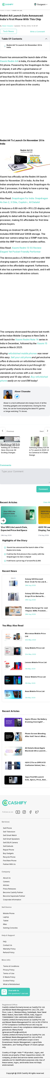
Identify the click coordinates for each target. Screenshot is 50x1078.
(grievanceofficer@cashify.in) (14, 1032)
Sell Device (7, 907)
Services (5, 822)
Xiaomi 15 (42, 343)
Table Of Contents (12, 38)
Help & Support (8, 935)
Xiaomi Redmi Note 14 (26, 339)
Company (6, 872)
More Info (6, 960)
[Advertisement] (25, 114)
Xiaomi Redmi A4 (9, 61)
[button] (43, 489)
